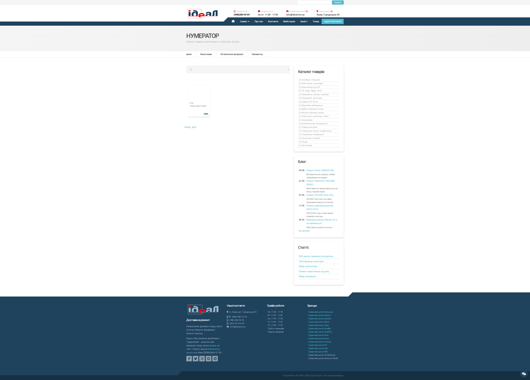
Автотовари (305, 145)
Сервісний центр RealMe (319, 328)
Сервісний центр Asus (318, 338)
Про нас (259, 21)
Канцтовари (305, 120)
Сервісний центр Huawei (319, 318)
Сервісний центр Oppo (318, 325)
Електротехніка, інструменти (313, 123)
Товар (316, 21)
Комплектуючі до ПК (309, 87)
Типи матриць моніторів (311, 261)
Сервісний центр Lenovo (319, 342)
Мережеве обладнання (311, 105)
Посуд (303, 142)
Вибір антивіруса (307, 276)
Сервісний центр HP (317, 345)
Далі (194, 127)
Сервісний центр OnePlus (320, 332)
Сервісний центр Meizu (319, 322)
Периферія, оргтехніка (310, 98)
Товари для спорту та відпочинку (315, 131)
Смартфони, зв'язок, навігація (314, 94)
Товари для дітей (308, 127)
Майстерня (289, 21)
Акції (303, 21)
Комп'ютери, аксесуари (311, 83)
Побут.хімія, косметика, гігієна (313, 116)
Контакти (273, 21)
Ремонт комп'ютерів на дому (314, 271)
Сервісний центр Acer (318, 335)
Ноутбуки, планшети (309, 80)
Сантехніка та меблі (309, 138)
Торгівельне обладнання (311, 134)
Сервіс (244, 21)
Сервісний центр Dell (318, 348)
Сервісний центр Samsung (320, 312)
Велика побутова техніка (311, 112)
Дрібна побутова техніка (311, 109)
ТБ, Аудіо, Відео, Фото (310, 91)
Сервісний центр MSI (318, 351)
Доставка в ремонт (198, 320)
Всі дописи (304, 230)
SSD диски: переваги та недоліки (316, 256)
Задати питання (332, 21)
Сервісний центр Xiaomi (319, 315)
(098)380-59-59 (242, 14)
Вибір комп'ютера (308, 266)
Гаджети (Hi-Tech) (308, 102)
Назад (187, 127)
